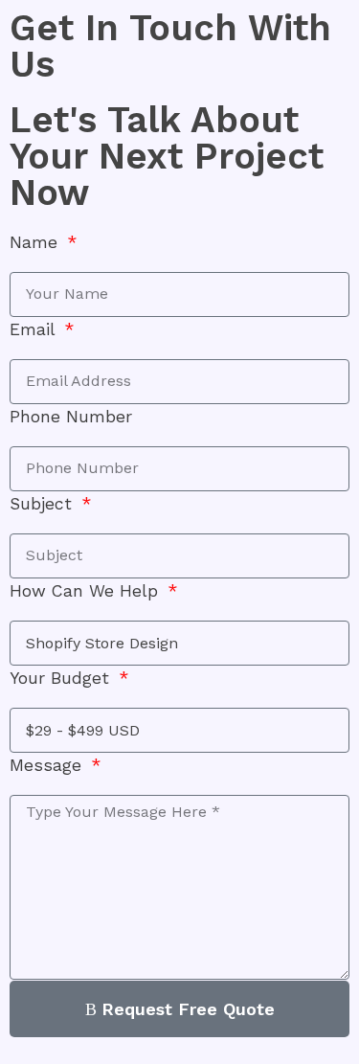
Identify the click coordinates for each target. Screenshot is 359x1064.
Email (35, 329)
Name (36, 242)
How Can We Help (87, 590)
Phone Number (71, 416)
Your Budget (62, 678)
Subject (44, 503)
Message (48, 765)
